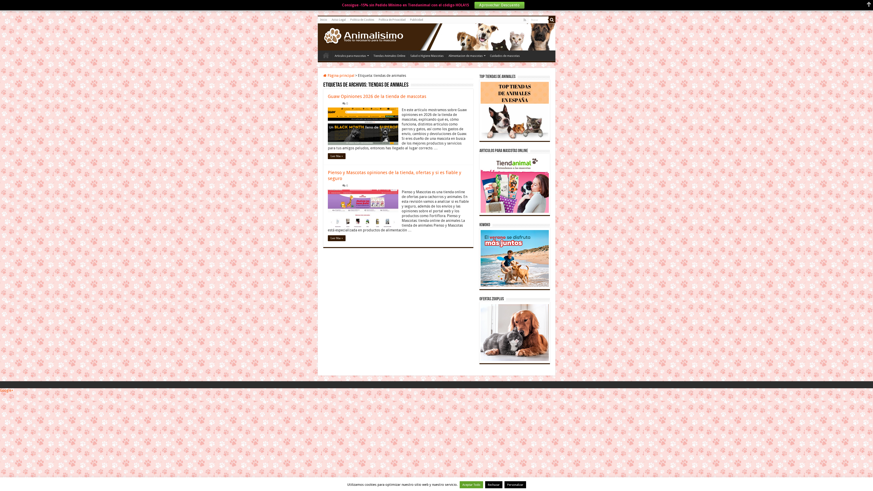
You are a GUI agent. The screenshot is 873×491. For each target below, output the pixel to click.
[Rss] (525, 20)
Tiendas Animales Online (389, 56)
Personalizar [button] (515, 484)
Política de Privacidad (392, 19)
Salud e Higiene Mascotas (427, 56)
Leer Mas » (337, 156)
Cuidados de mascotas (505, 56)
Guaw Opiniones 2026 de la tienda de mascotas (377, 96)
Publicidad (416, 19)
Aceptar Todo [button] (471, 484)
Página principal (340, 75)
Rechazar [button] (494, 484)
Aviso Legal (339, 19)
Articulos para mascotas (350, 56)
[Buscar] (552, 19)
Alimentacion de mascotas (466, 56)
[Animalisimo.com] (362, 36)
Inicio (323, 19)
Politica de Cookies (362, 19)
